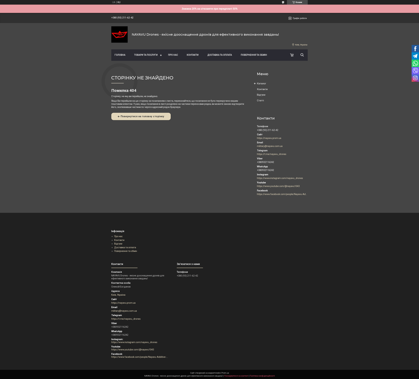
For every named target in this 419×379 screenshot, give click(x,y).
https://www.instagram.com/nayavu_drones (280, 178)
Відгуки (261, 94)
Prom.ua (225, 373)
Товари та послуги (146, 55)
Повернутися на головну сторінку (142, 116)
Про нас (173, 55)
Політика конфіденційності (262, 376)
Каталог (261, 83)
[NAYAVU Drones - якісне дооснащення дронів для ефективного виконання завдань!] (119, 34)
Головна (120, 55)
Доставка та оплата (219, 55)
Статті (260, 100)
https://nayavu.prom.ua (269, 138)
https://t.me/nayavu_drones (271, 154)
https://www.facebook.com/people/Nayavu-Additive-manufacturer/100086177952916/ (282, 194)
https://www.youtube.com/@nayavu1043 (278, 186)
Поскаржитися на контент (236, 376)
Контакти (193, 55)
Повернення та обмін (254, 55)
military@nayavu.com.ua (269, 146)
